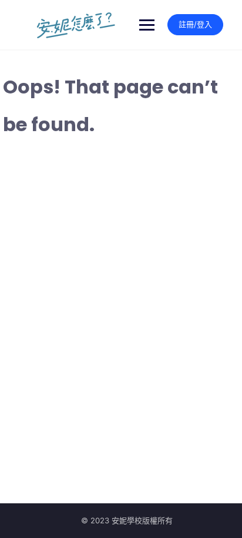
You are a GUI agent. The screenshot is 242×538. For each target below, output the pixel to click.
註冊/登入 (195, 24)
